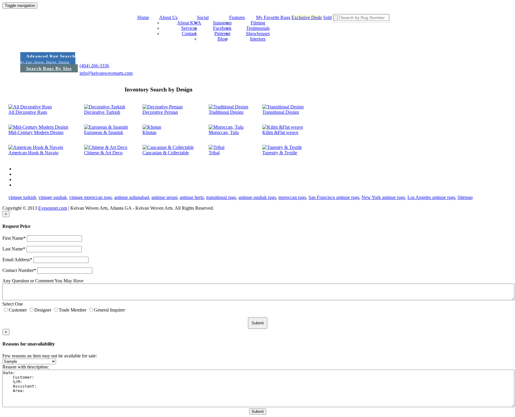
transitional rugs (221, 197)
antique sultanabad (131, 197)
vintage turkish (22, 197)
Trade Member (72, 309)
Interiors (258, 38)
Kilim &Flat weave (280, 132)
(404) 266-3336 (94, 65)
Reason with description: (25, 366)
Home (143, 17)
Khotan (149, 132)
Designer (42, 309)
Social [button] (203, 17)
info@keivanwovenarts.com (106, 73)
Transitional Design (280, 112)
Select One (12, 303)
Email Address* (17, 259)
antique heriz (192, 197)
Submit (258, 411)
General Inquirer (109, 309)
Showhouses (258, 33)
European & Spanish (103, 132)
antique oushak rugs (257, 197)
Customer (18, 309)
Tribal (214, 152)
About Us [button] (168, 17)
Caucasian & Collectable (165, 152)
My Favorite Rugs (273, 17)
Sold (327, 17)
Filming (258, 22)
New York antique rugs (383, 197)
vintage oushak (52, 197)
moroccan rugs (292, 197)
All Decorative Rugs (27, 112)
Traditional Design (226, 112)
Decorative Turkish (102, 112)
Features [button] (237, 17)
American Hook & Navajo (33, 152)
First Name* (14, 238)
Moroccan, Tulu (224, 132)
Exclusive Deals (306, 17)
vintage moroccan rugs (90, 197)
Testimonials (258, 28)
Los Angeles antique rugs (431, 197)
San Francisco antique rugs (333, 197)
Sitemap (465, 197)
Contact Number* (19, 270)
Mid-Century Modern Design (35, 132)
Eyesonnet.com (52, 208)
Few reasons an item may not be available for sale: (49, 355)
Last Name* (13, 248)
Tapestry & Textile (279, 152)
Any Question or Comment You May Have (42, 280)
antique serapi (164, 197)
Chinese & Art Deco (103, 152)
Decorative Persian (160, 112)
